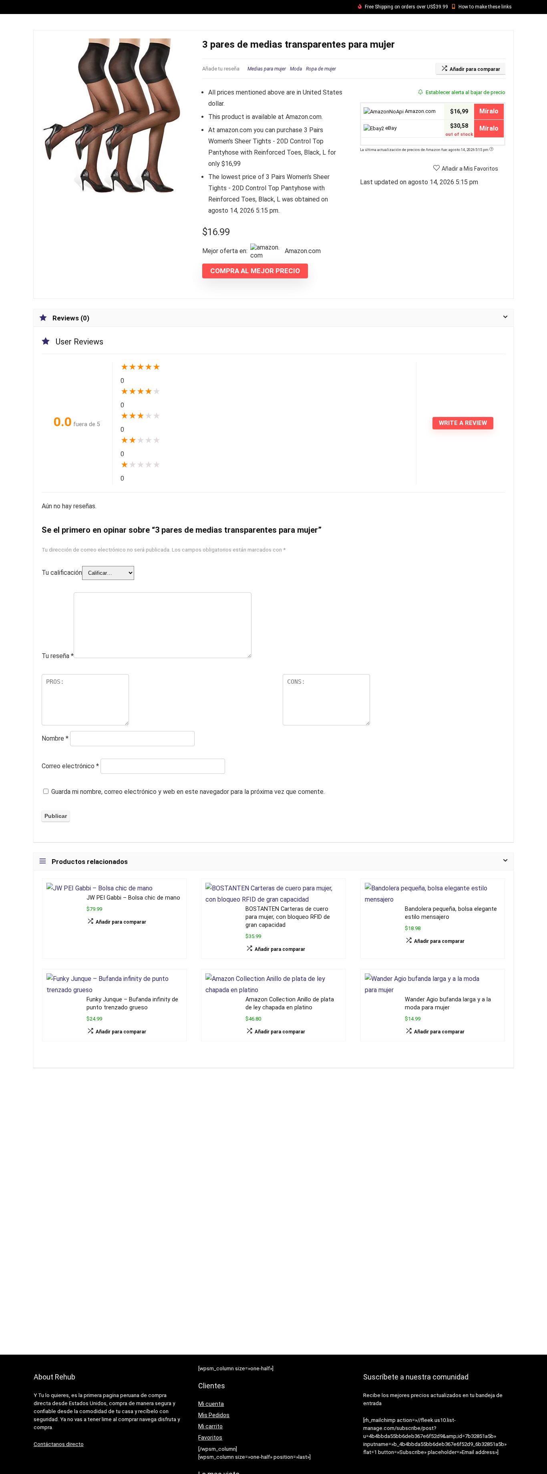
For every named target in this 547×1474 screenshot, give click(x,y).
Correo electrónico (70, 766)
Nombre (55, 738)
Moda (296, 69)
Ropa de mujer (321, 69)
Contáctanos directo (59, 1444)
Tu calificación (62, 572)
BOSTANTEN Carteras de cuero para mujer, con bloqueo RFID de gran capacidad (287, 917)
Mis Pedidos (213, 1415)
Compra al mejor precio (255, 271)
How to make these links (485, 7)
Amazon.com (420, 111)
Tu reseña (58, 656)
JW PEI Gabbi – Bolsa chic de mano (133, 897)
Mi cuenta (211, 1404)
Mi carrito (210, 1426)
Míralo (489, 111)
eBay (390, 128)
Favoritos (210, 1437)
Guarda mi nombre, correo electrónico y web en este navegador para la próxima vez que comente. (188, 791)
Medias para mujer (266, 69)
